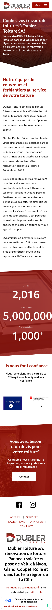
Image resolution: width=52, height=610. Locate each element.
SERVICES (32, 517)
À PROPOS (36, 522)
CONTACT (26, 526)
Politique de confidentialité (22, 587)
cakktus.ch (36, 592)
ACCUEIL (15, 517)
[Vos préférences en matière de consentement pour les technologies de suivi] (47, 605)
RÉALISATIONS (15, 522)
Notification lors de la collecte (20, 606)
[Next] (41, 406)
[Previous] (11, 406)
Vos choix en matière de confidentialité (29, 600)
